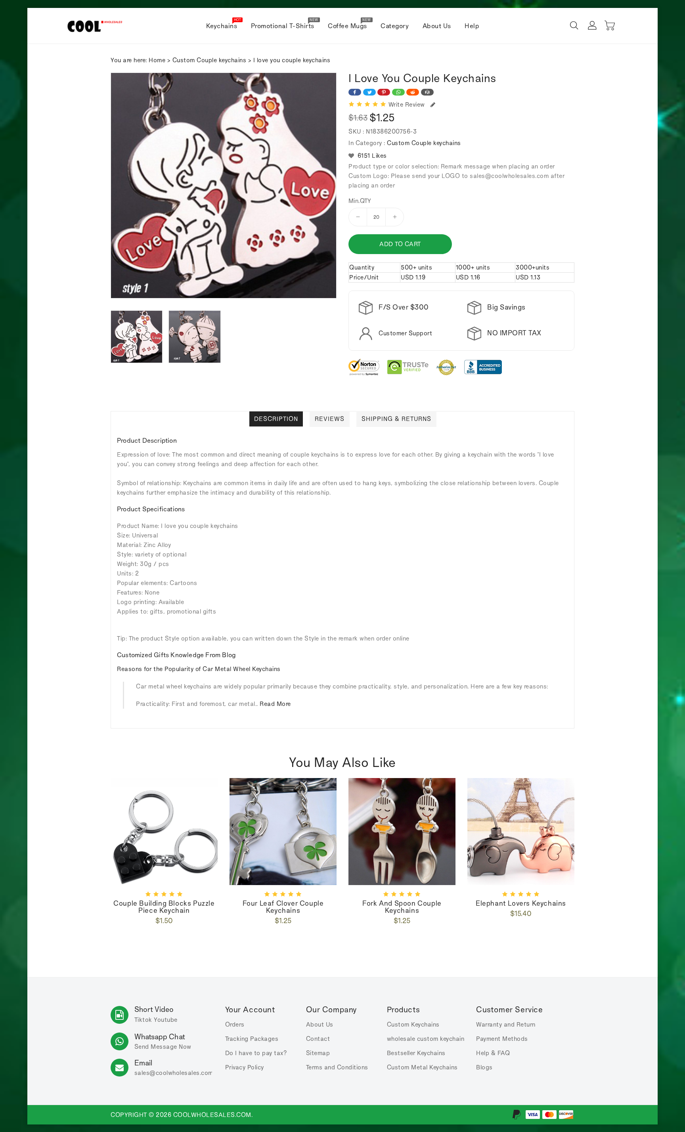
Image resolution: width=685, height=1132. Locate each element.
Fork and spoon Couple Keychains (402, 907)
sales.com (173, 1072)
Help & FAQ (493, 1053)
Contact (318, 1038)
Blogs (484, 1067)
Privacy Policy (244, 1067)
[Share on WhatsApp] (398, 92)
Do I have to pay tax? (256, 1053)
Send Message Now (162, 1046)
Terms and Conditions (337, 1067)
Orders (235, 1024)
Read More (275, 703)
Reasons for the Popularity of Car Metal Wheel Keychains (199, 668)
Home (157, 60)
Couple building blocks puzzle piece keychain (163, 907)
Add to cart (400, 244)
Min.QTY (359, 201)
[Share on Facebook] (354, 92)
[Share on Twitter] (369, 92)
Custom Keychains (413, 1024)
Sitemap (318, 1053)
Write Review (408, 104)
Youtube (166, 1019)
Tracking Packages (252, 1038)
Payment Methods (502, 1038)
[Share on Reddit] (412, 92)
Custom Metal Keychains (422, 1067)
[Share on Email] (427, 92)
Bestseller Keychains (416, 1053)
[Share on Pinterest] (383, 92)
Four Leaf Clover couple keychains (283, 907)
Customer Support (405, 333)
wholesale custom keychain (426, 1038)
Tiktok (143, 1019)
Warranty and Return (506, 1024)
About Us (319, 1024)
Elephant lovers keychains (521, 903)
